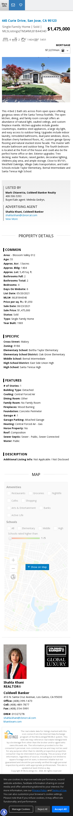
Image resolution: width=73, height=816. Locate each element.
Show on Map (38, 567)
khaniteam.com (13, 721)
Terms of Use (59, 790)
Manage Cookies (21, 809)
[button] (4, 812)
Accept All (61, 809)
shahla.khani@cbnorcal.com (21, 215)
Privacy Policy (39, 790)
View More (11, 219)
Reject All (42, 809)
